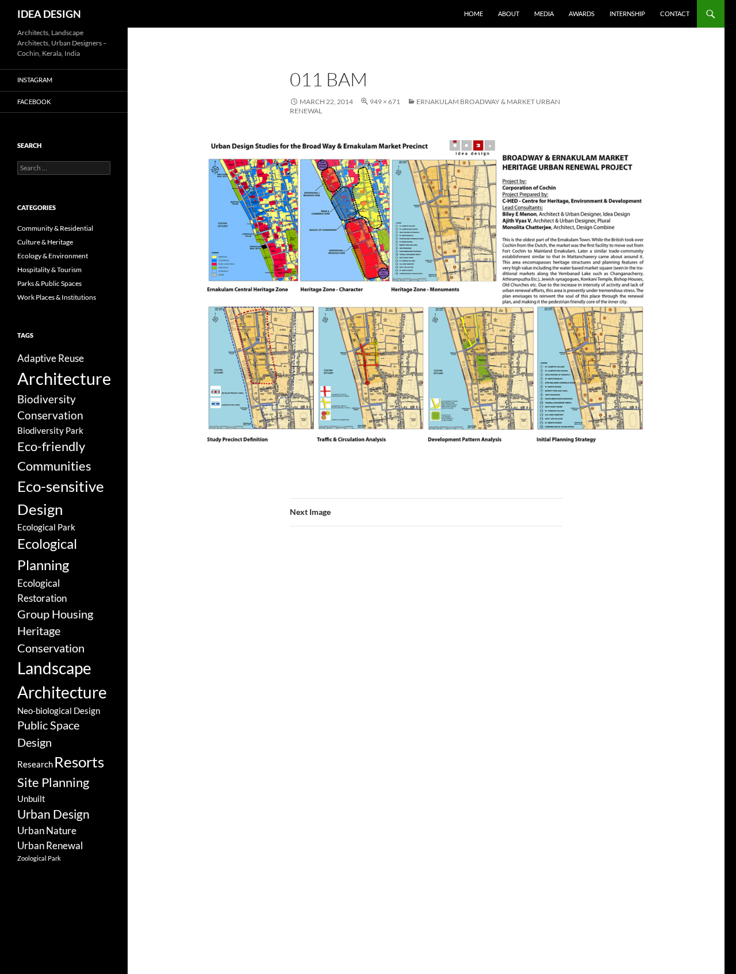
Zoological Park (39, 858)
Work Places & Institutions (56, 297)
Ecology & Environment (52, 255)
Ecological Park (46, 527)
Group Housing (55, 614)
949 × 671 (385, 101)
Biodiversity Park (50, 430)
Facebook (34, 101)
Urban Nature (46, 830)
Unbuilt (31, 798)
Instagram (34, 79)
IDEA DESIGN (49, 13)
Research (35, 764)
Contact (674, 13)
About (508, 13)
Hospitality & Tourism (49, 269)
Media (544, 13)
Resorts (79, 761)
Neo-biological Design (58, 710)
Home (473, 13)
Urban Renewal (50, 845)
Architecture (64, 378)
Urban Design (53, 814)
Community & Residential (55, 228)
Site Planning (53, 782)
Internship (627, 13)
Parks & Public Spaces (49, 283)
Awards (582, 13)
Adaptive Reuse (50, 358)
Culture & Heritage (45, 242)
